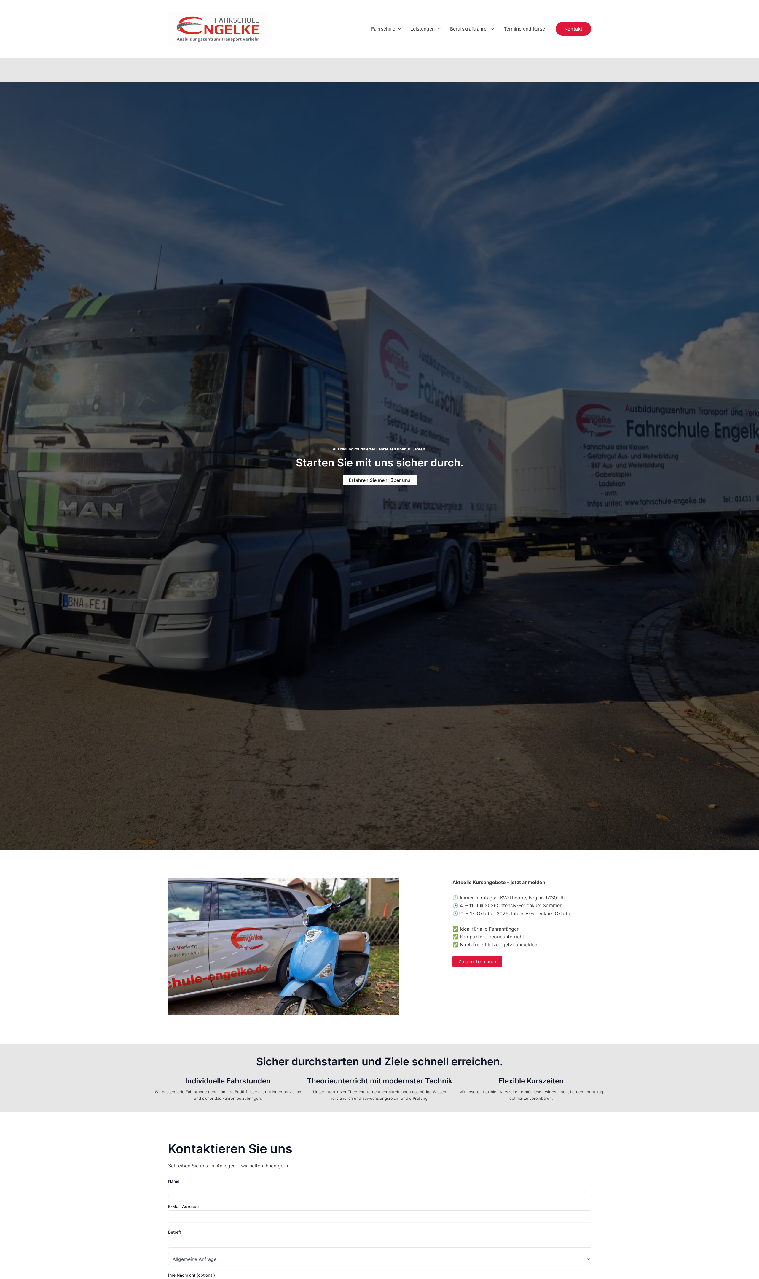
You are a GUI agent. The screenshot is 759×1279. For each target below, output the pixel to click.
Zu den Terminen (477, 961)
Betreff (174, 1231)
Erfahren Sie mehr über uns (380, 480)
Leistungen (422, 29)
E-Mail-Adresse (183, 1206)
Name (173, 1181)
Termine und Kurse (524, 29)
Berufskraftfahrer (469, 29)
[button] (398, 29)
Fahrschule (383, 29)
